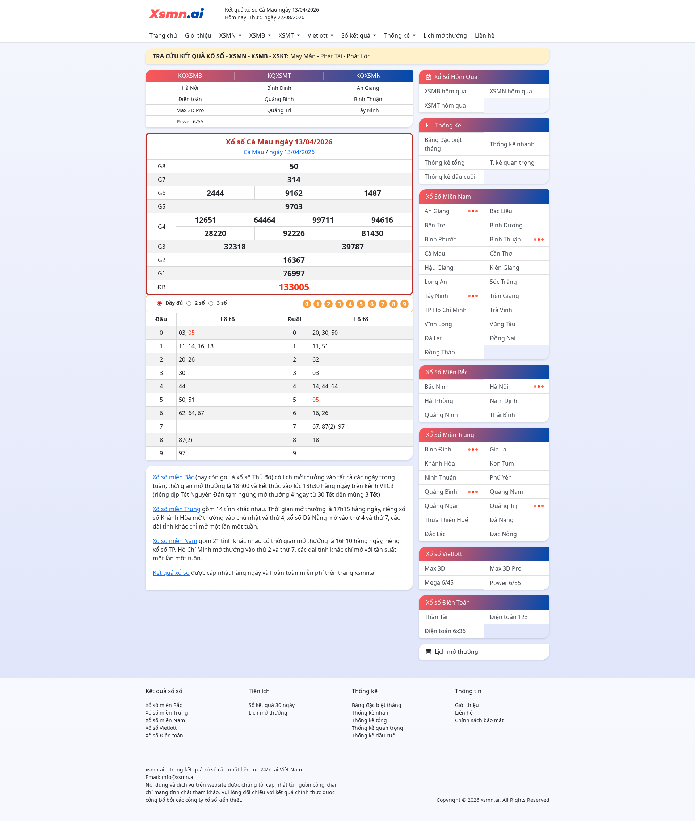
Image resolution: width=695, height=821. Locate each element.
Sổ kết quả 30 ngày (272, 705)
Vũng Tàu (502, 324)
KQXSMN (368, 76)
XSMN (227, 35)
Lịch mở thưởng (445, 35)
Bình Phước (440, 239)
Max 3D (435, 568)
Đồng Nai (502, 338)
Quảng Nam (506, 492)
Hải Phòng (439, 401)
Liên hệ (484, 35)
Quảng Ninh (441, 415)
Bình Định (279, 87)
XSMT (286, 35)
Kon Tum (502, 463)
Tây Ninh (368, 110)
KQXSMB (190, 76)
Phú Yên (501, 477)
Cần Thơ (501, 253)
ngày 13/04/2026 (292, 152)
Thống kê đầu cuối (450, 177)
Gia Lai (499, 449)
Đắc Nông (503, 534)
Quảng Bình (279, 99)
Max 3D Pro (190, 110)
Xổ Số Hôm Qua (455, 77)
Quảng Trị (279, 110)
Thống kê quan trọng (377, 727)
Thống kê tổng (445, 163)
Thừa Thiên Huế (446, 520)
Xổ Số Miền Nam (448, 197)
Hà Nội (190, 87)
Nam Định (503, 401)
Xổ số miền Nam (175, 541)
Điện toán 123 (509, 617)
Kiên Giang (504, 267)
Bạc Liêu (501, 211)
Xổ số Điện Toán (448, 602)
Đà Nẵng (502, 520)
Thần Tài (436, 617)
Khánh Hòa (440, 463)
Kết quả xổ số (171, 573)
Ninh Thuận (440, 477)
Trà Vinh (501, 310)
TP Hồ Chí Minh (446, 310)
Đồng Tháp (440, 352)
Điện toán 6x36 (445, 631)
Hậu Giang (439, 267)
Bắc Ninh (437, 387)
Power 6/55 (190, 121)
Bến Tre (435, 225)
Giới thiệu (198, 35)
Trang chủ (163, 35)
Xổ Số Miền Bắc (447, 372)
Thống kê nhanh (512, 144)
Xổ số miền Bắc (173, 477)
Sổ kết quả (355, 35)
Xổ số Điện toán (164, 735)
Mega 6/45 (439, 582)
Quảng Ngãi (441, 506)
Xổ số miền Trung (177, 509)
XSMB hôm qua (445, 91)
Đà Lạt (433, 338)
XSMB (257, 35)
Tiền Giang (504, 296)
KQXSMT (279, 76)
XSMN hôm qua (511, 91)
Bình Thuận (368, 99)
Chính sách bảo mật (479, 720)
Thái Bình (502, 415)
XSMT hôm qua (445, 105)
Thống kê (397, 35)
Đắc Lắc (435, 534)
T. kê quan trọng (512, 163)
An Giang (368, 87)
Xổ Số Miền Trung (450, 435)
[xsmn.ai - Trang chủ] (176, 13)
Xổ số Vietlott (444, 554)
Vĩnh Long (438, 324)
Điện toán (190, 99)
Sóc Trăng (503, 282)
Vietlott (318, 35)
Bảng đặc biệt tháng (443, 144)
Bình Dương (506, 225)
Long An (436, 282)
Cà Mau (254, 152)
